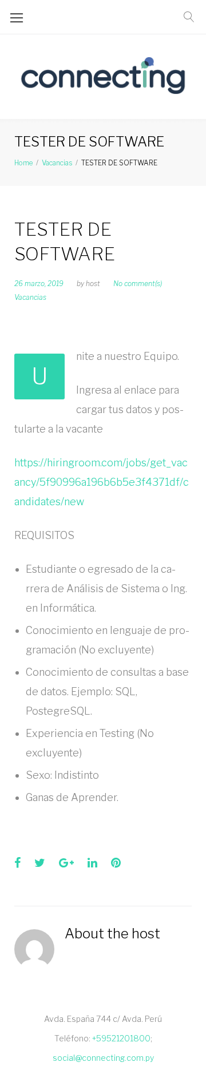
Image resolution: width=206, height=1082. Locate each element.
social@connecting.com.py (103, 1058)
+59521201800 (121, 1038)
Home (23, 162)
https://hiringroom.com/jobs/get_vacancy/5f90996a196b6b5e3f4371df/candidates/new (101, 482)
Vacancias (57, 162)
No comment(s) (137, 283)
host (93, 283)
